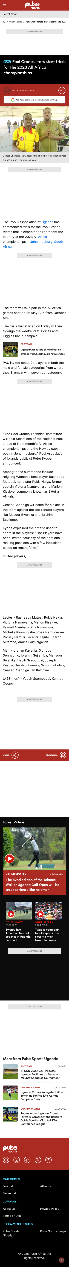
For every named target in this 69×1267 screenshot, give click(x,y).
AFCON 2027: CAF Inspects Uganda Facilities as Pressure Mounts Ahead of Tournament (40, 1074)
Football (27, 1066)
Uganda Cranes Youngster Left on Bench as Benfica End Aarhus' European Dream (42, 1095)
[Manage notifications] (61, 1260)
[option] (19, 924)
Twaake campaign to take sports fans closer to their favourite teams (47, 935)
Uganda (47, 222)
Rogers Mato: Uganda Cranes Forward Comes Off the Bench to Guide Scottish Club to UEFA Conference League (41, 1119)
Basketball (9, 1193)
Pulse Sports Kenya (53, 1231)
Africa (42, 237)
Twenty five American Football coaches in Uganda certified (18, 935)
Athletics (45, 1186)
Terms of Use (12, 1215)
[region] (34, 923)
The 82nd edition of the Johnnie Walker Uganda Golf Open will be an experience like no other (32, 885)
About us (9, 1208)
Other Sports (15, 21)
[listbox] (36, 923)
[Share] (61, 90)
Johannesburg (41, 241)
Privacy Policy (49, 1208)
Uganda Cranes (31, 1087)
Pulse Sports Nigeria (11, 1233)
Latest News (10, 13)
